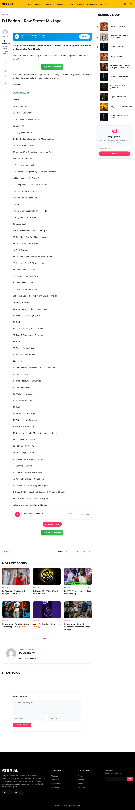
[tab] (44, 638)
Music (80, 776)
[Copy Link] (89, 551)
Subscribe (114, 154)
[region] (47, 603)
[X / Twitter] (72, 551)
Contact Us (55, 780)
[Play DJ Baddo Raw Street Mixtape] (17, 514)
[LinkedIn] (78, 551)
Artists (80, 784)
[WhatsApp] (83, 551)
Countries (81, 787)
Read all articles (26, 658)
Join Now (84, 37)
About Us (54, 776)
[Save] (5, 77)
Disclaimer (55, 787)
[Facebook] (66, 551)
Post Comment (22, 725)
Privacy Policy (56, 784)
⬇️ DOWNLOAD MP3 (52, 67)
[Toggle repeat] (78, 514)
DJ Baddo (7, 551)
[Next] (88, 588)
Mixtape (5, 15)
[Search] (125, 4)
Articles (81, 780)
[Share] (5, 83)
